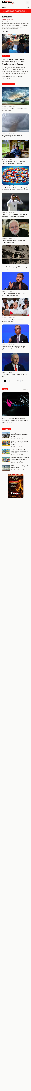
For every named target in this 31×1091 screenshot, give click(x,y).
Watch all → (26, 389)
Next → (24, 381)
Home (4, 19)
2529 (18, 381)
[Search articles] (27, 2)
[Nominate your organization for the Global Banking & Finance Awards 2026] (15, 486)
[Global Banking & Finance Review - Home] (8, 2)
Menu (4, 7)
